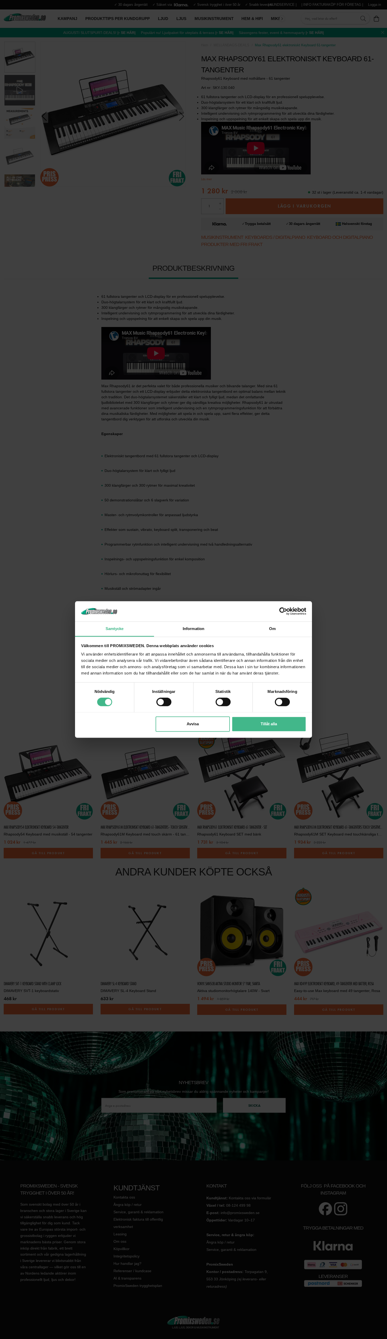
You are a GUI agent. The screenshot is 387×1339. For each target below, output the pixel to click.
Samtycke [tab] (115, 628)
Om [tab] (272, 628)
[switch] (163, 702)
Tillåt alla (269, 724)
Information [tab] (193, 628)
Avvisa (193, 724)
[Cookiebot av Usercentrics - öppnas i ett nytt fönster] (283, 611)
